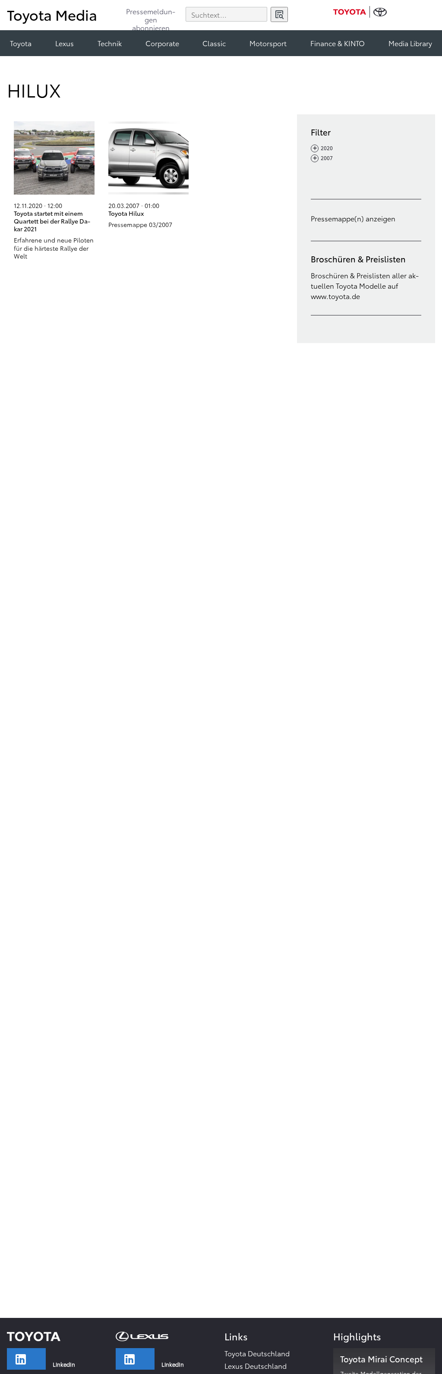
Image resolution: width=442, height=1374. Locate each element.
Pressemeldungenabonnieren (150, 16)
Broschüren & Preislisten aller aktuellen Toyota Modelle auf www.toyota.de (365, 285)
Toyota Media (52, 14)
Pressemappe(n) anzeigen (353, 218)
